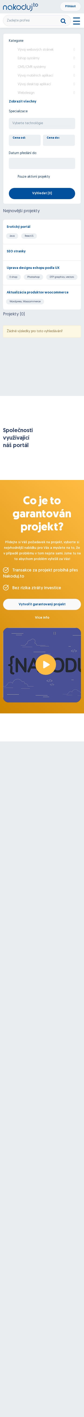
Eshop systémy (28, 58)
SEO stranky (16, 251)
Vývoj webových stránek (36, 50)
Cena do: (53, 138)
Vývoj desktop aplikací (34, 84)
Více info (42, 618)
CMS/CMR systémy (32, 67)
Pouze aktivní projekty (34, 177)
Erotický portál (18, 227)
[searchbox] (42, 123)
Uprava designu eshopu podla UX (33, 268)
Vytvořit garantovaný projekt (42, 604)
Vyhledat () (42, 193)
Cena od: (19, 138)
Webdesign (26, 93)
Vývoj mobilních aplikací (35, 76)
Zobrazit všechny (22, 101)
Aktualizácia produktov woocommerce (38, 292)
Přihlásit (70, 6)
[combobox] (42, 123)
